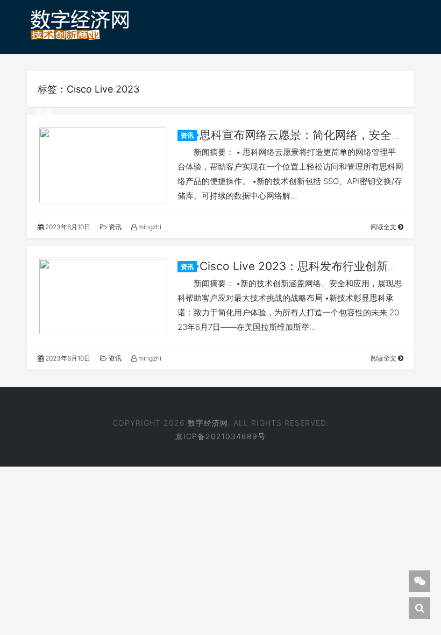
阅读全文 (384, 227)
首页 (45, 82)
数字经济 (127, 82)
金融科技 (365, 82)
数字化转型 (242, 82)
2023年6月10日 (67, 227)
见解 (45, 113)
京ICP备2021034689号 (220, 436)
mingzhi (149, 227)
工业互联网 (306, 82)
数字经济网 (208, 422)
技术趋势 (182, 82)
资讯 (82, 82)
